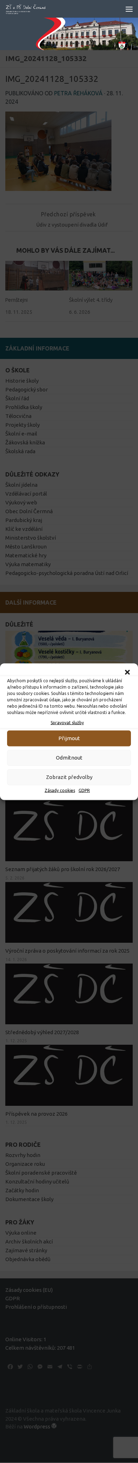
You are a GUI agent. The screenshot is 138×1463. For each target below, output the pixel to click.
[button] (127, 672)
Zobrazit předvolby (69, 777)
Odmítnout (69, 758)
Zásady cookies (60, 790)
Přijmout (69, 738)
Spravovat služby (67, 722)
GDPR (84, 790)
